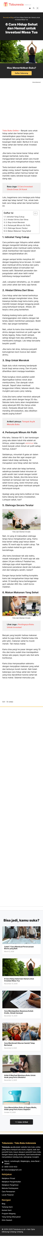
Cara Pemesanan (8, 1191)
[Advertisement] (21, 105)
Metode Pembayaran (10, 1188)
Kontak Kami (6, 1210)
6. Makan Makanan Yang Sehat (18, 231)
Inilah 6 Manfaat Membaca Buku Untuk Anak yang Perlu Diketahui (19, 1076)
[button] (34, 8)
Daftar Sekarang (21, 73)
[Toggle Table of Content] (34, 213)
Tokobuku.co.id (19, 1229)
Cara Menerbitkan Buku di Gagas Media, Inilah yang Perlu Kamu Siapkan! (20, 1108)
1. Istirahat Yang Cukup (14, 217)
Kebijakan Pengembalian (11, 1182)
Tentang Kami (7, 1207)
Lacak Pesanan (8, 1195)
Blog (11, 17)
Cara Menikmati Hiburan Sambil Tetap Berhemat (19, 1044)
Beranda (6, 17)
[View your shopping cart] (30, 8)
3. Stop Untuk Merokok (15, 222)
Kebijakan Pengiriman (10, 1185)
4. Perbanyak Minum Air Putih (18, 225)
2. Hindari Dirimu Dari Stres (17, 220)
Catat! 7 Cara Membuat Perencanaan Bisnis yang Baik (19, 948)
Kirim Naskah (7, 1220)
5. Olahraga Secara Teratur (17, 228)
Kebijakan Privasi (8, 1178)
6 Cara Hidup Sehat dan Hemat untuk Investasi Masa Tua (21, 28)
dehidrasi (29, 443)
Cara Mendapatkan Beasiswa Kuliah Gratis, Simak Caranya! (18, 1012)
